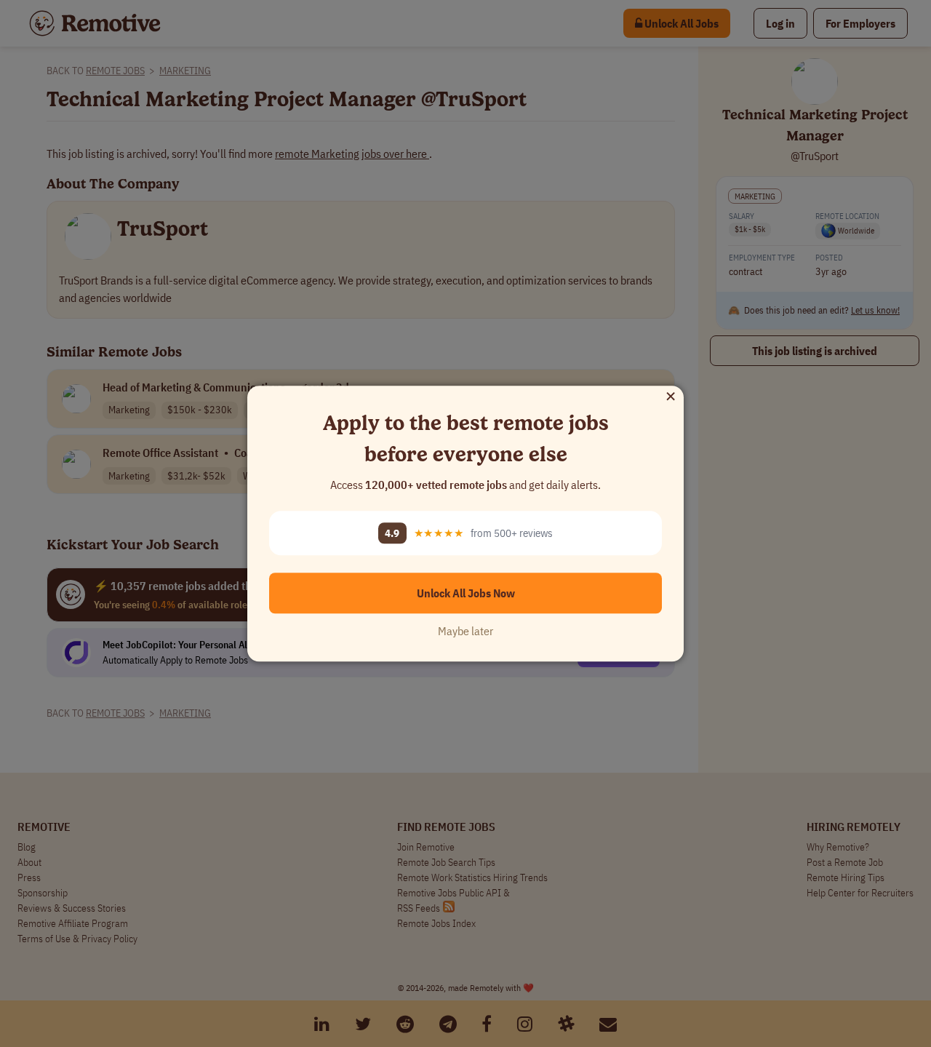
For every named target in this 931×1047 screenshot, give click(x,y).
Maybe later (465, 631)
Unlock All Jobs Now (466, 593)
